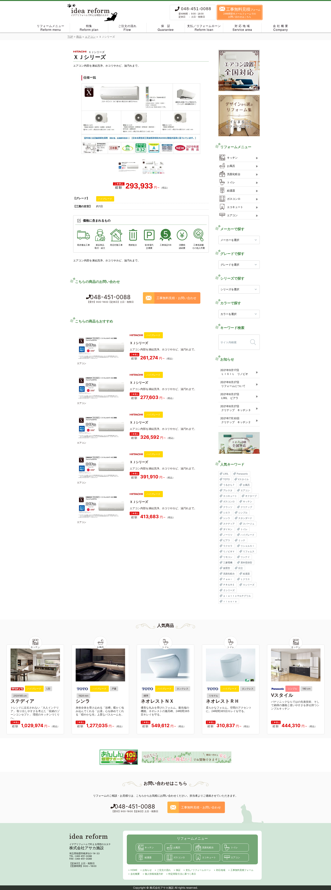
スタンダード (245, 518)
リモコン (227, 557)
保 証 (166, 28)
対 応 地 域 (242, 28)
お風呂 (231, 165)
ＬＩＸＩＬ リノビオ (234, 373)
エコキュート (235, 207)
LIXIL (226, 473)
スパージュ (248, 523)
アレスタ (227, 490)
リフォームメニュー (50, 28)
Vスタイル (243, 479)
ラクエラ (227, 545)
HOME (133, 870)
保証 (178, 870)
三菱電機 (227, 562)
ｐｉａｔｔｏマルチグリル (237, 595)
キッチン (232, 157)
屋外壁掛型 (246, 562)
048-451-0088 (110, 298)
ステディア (229, 523)
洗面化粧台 (233, 174)
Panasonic (242, 473)
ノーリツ (227, 534)
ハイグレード (105, 198)
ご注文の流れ (127, 28)
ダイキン (227, 529)
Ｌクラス (245, 579)
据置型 (226, 568)
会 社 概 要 (280, 28)
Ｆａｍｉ (227, 579)
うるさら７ (229, 484)
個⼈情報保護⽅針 (154, 873)
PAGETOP (323, 885)
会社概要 (135, 873)
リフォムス (248, 551)
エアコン (232, 215)
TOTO (226, 479)
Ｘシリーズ (248, 584)
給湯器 (231, 190)
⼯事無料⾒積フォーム (241, 870)
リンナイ (245, 557)
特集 (89, 28)
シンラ (226, 518)
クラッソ (227, 507)
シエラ (226, 512)
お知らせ (147, 870)
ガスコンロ (233, 198)
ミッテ (241, 540)
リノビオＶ (229, 551)
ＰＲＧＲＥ (229, 584)
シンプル (242, 512)
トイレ (231, 182)
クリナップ (246, 507)
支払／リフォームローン (204, 28)
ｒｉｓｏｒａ (230, 601)
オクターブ (251, 495)
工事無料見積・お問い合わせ (176, 298)
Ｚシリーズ (229, 590)
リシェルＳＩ (247, 545)
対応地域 (220, 870)
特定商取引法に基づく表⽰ (182, 873)
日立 (240, 568)
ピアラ (226, 540)
